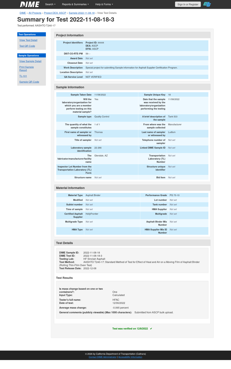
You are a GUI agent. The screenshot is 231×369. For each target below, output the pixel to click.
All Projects (35, 13)
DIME (23, 13)
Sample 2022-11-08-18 (82, 13)
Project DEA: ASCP (55, 13)
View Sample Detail (30, 61)
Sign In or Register (188, 4)
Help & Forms (103, 4)
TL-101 (23, 76)
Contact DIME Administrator (102, 356)
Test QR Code (27, 46)
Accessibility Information (130, 356)
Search (49, 4)
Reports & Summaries (74, 4)
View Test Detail (28, 40)
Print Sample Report (26, 68)
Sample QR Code (29, 82)
